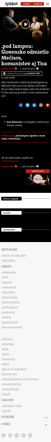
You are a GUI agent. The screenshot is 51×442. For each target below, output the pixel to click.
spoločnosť (9, 322)
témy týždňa (11, 302)
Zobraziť (14, 198)
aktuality (8, 260)
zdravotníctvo (11, 384)
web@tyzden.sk (9, 160)
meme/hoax (10, 389)
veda (5, 349)
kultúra (7, 339)
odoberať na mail (22, 73)
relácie (6, 317)
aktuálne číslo (12, 406)
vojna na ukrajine (14, 255)
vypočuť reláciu (38, 171)
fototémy (8, 359)
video (5, 364)
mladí (6, 394)
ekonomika (10, 297)
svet (5, 277)
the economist (12, 327)
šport (5, 354)
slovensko (9, 272)
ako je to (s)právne (14, 369)
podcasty (8, 312)
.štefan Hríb (7, 68)
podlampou (10, 307)
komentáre (9, 374)
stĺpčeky (8, 344)
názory (7, 282)
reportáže (8, 292)
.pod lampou (29, 68)
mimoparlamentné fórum (20, 379)
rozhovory (9, 287)
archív (6, 411)
